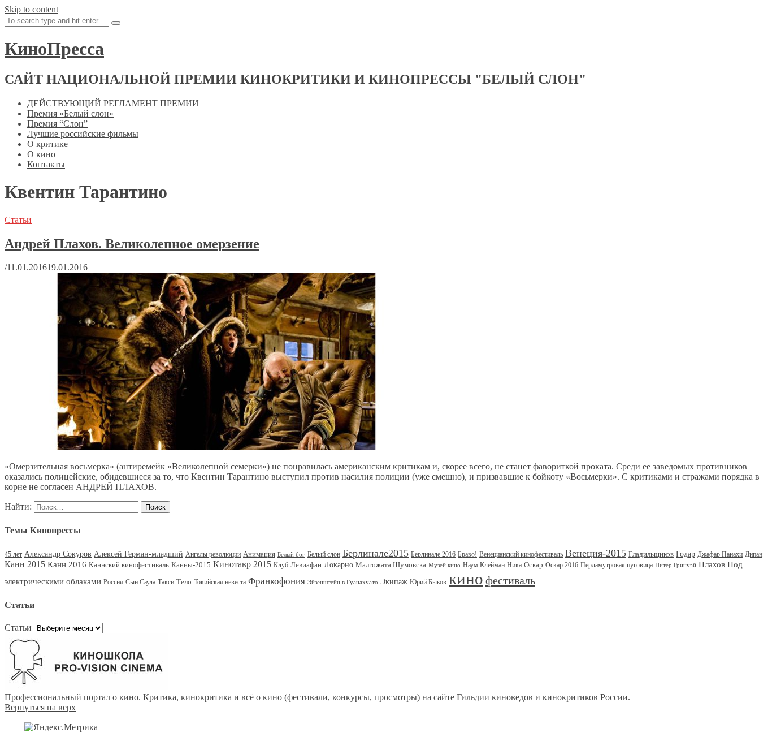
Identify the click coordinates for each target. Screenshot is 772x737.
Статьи (18, 220)
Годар (685, 554)
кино (466, 579)
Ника (514, 565)
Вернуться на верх (40, 707)
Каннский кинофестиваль (129, 565)
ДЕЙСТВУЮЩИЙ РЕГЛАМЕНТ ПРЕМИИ (113, 103)
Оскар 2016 (561, 565)
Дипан (753, 554)
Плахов (712, 564)
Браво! (467, 554)
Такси (166, 582)
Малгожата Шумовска (390, 565)
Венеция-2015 (595, 553)
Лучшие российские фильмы (82, 134)
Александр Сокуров (58, 554)
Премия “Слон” (57, 123)
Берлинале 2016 (433, 554)
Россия (113, 582)
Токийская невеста (220, 582)
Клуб (281, 565)
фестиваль (510, 580)
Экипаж (393, 581)
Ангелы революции (213, 554)
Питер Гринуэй (675, 565)
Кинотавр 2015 (242, 564)
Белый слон (323, 554)
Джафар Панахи (720, 554)
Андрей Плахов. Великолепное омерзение (132, 243)
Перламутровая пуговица (616, 565)
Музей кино (444, 565)
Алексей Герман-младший (138, 554)
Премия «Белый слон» (70, 113)
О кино (41, 154)
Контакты (46, 164)
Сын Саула (140, 582)
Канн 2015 (25, 564)
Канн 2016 (66, 564)
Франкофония (276, 581)
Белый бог (291, 554)
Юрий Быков (428, 582)
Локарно (338, 565)
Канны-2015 (191, 565)
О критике (47, 144)
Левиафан (306, 565)
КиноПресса (54, 48)
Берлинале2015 (375, 553)
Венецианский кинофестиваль (521, 554)
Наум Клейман (484, 565)
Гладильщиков (651, 554)
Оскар (533, 565)
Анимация (259, 554)
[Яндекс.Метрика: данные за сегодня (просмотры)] (61, 727)
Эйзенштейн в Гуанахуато (342, 582)
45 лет (13, 554)
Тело (184, 581)
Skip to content (31, 9)
